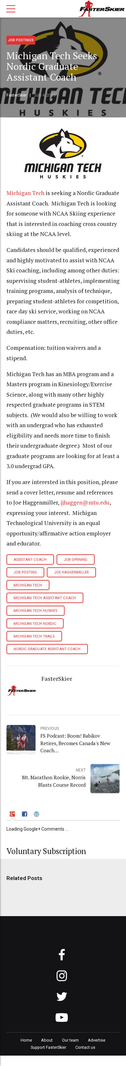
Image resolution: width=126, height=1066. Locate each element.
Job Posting (25, 572)
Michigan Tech (25, 193)
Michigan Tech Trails (34, 636)
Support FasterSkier (48, 1047)
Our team (70, 1040)
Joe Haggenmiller (71, 572)
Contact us (85, 1047)
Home (26, 1040)
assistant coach (30, 560)
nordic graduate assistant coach (47, 649)
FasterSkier (16, 95)
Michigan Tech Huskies (35, 611)
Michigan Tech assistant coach (45, 598)
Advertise (96, 1040)
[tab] (13, 815)
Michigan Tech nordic (35, 624)
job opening (75, 560)
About (47, 1040)
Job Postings (21, 40)
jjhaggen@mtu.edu (85, 502)
